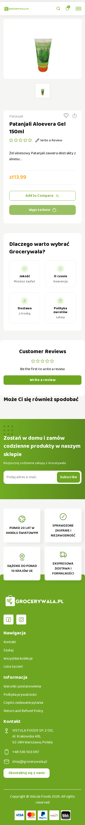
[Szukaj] (58, 8)
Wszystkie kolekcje (18, 659)
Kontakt (10, 642)
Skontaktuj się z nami (26, 773)
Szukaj (8, 650)
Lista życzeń (13, 667)
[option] (42, 49)
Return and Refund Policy (23, 711)
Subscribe (68, 477)
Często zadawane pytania (23, 703)
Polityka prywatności (20, 695)
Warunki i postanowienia (22, 686)
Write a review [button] (42, 380)
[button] (20, 140)
